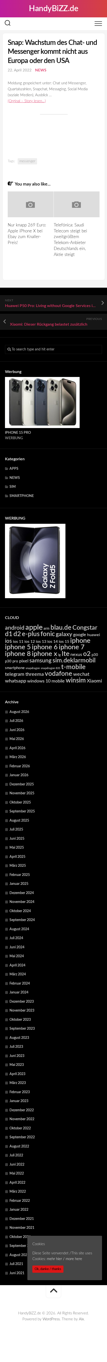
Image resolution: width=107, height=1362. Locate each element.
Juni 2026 (16, 730)
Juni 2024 (16, 947)
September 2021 (22, 1246)
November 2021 (21, 1228)
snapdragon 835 (50, 668)
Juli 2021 (16, 1264)
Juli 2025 (16, 829)
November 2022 (21, 1119)
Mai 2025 (16, 847)
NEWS (40, 70)
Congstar (84, 628)
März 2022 (17, 1191)
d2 (17, 634)
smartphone (15, 668)
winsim (76, 680)
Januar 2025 (18, 884)
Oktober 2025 (20, 802)
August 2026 (19, 712)
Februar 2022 (19, 1201)
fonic (48, 634)
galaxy (64, 634)
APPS (13, 468)
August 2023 (19, 1038)
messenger (27, 161)
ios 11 (18, 642)
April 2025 (17, 857)
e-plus (31, 634)
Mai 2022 (16, 1173)
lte (65, 653)
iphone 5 (18, 647)
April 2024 (17, 965)
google (79, 635)
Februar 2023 (19, 1092)
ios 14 (52, 642)
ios (8, 641)
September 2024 (22, 920)
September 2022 (22, 1137)
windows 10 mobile (46, 681)
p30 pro (11, 661)
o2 (87, 654)
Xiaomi (94, 681)
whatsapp (15, 681)
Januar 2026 (18, 775)
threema (34, 674)
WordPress (51, 1319)
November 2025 (21, 793)
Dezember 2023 (21, 1001)
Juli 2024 (16, 938)
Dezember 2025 (21, 784)
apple (34, 627)
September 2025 (22, 811)
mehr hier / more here (64, 1259)
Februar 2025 (19, 875)
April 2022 (17, 1182)
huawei (93, 635)
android (14, 628)
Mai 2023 (16, 1065)
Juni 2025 (16, 838)
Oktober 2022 (20, 1128)
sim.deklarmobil (74, 660)
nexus (76, 654)
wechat (81, 674)
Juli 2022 (16, 1155)
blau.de (61, 627)
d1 (8, 634)
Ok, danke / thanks (48, 1269)
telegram (14, 674)
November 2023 (21, 1010)
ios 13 (41, 642)
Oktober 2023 (20, 1020)
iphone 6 (45, 647)
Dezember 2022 (21, 1110)
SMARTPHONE (21, 496)
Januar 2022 (18, 1209)
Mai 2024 (16, 956)
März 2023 (17, 1083)
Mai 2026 (16, 739)
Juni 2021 (16, 1273)
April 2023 (17, 1074)
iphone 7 (72, 647)
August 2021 (19, 1255)
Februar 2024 (19, 983)
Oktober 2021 (20, 1237)
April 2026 (17, 748)
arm (47, 628)
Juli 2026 (16, 721)
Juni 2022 (16, 1164)
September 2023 (22, 1028)
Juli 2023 (16, 1047)
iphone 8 (18, 653)
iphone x (44, 653)
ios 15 (64, 642)
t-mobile (73, 667)
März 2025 (17, 865)
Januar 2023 (18, 1101)
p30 (95, 655)
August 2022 (19, 1146)
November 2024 (21, 902)
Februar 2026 (19, 766)
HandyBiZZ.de (53, 9)
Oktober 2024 (20, 911)
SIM (12, 487)
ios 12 (29, 642)
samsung (40, 661)
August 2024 (19, 929)
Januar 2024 (18, 992)
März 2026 (17, 757)
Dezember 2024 (21, 893)
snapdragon (33, 668)
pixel (23, 661)
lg (59, 655)
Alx (81, 1319)
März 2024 (17, 974)
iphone (80, 640)
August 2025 (19, 820)
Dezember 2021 (21, 1219)
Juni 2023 (16, 1056)
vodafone (58, 674)
